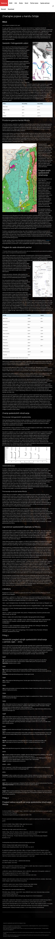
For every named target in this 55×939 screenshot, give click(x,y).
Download (11, 9)
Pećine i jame (34, 3)
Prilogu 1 (48, 240)
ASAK (10, 3)
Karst (26, 3)
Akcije (21, 3)
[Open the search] (53, 6)
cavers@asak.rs (11, 929)
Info (15, 3)
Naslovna (4, 3)
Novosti (3, 9)
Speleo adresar (45, 3)
